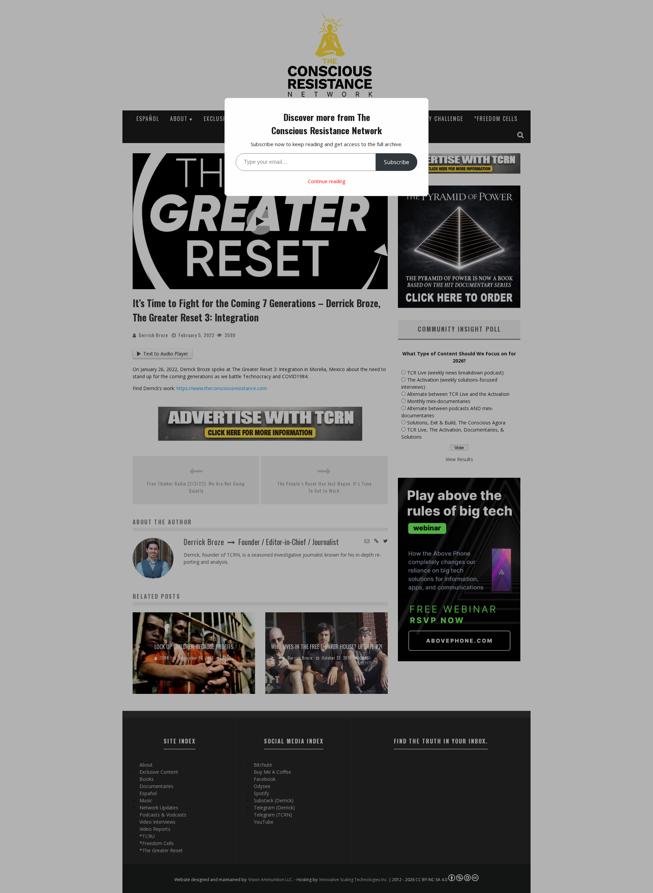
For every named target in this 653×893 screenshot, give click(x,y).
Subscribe (396, 162)
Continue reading (326, 181)
